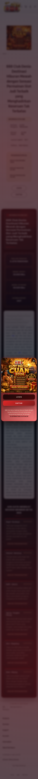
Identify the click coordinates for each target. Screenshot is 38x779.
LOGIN (19, 397)
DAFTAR (19, 403)
